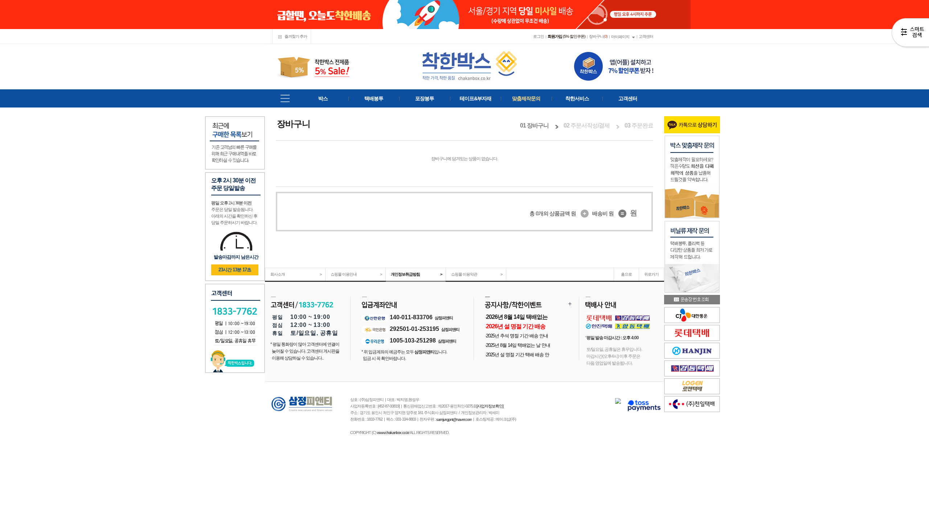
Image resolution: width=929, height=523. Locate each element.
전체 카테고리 (285, 98)
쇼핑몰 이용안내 (356, 274)
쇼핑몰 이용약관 (476, 274)
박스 (323, 98)
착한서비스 (577, 98)
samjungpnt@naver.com (454, 419)
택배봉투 (373, 98)
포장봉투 (424, 98)
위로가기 (651, 274)
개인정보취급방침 (416, 274)
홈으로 (626, 274)
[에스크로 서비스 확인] (644, 405)
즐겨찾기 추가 (295, 36)
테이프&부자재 (475, 98)
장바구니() (598, 36)
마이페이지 (620, 37)
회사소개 (296, 274)
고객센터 (646, 36)
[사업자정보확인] (489, 406)
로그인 (538, 36)
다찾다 (910, 33)
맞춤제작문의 (526, 98)
